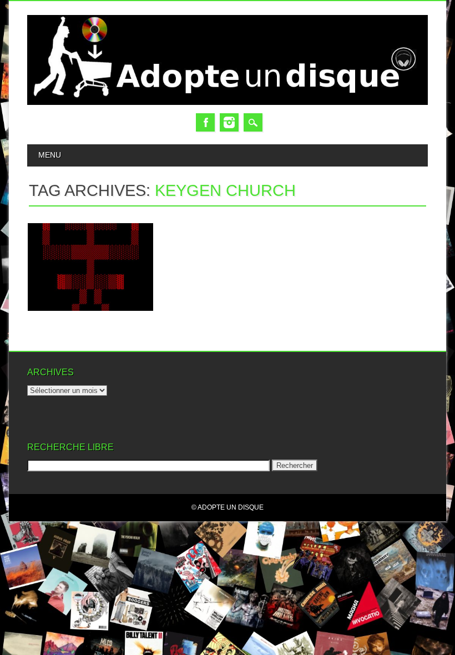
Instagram (229, 122)
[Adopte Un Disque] (227, 102)
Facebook (205, 122)
